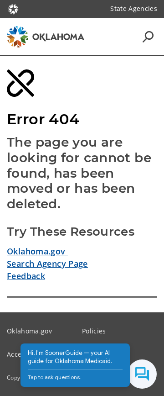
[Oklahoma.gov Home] (13, 8)
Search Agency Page (47, 263)
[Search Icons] (148, 36)
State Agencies (133, 8)
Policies (94, 331)
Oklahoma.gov (37, 251)
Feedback (26, 275)
